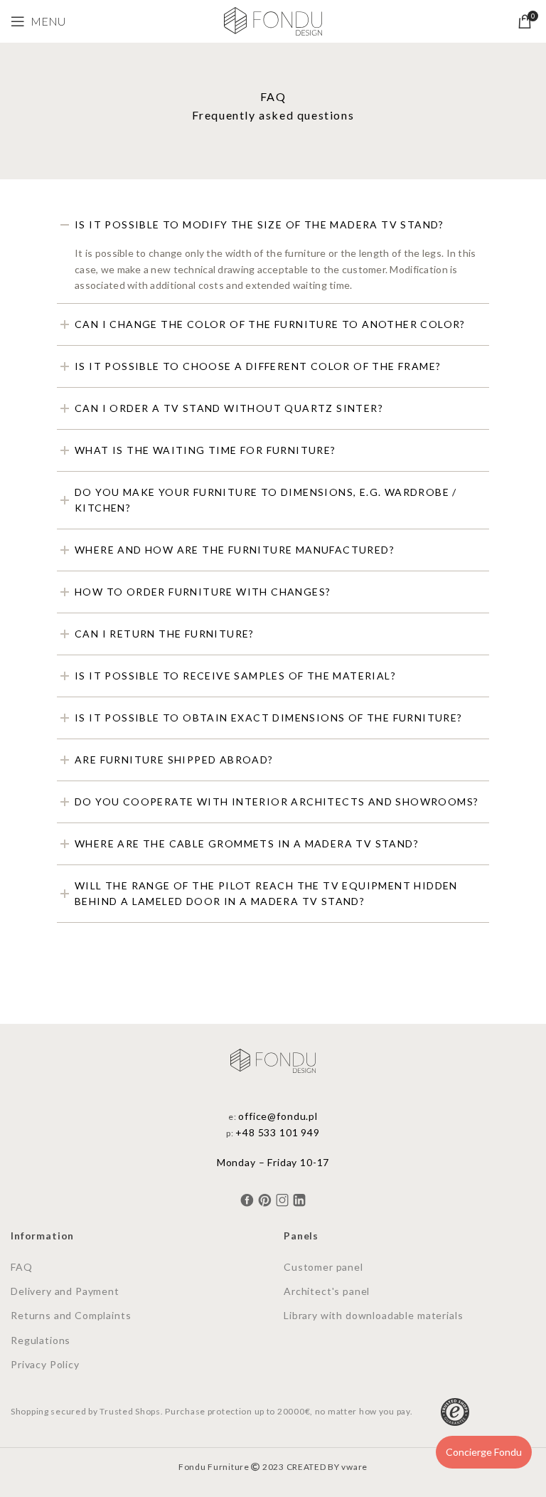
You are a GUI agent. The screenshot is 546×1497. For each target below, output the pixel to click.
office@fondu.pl (278, 1116)
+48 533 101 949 (277, 1132)
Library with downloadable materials (373, 1315)
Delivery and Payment (65, 1291)
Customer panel (323, 1267)
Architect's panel (327, 1291)
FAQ (22, 1267)
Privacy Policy (45, 1364)
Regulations (40, 1340)
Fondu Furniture (214, 1466)
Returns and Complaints (71, 1315)
